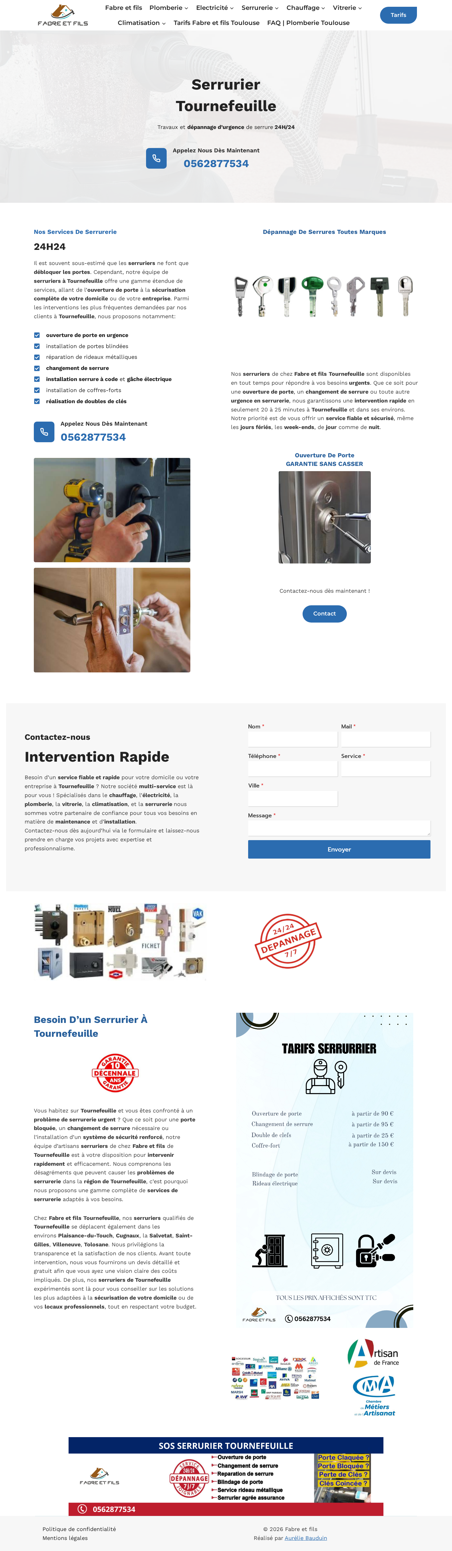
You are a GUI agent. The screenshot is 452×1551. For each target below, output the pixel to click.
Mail (348, 726)
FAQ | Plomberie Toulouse (308, 22)
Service (353, 756)
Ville (256, 785)
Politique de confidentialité (79, 1529)
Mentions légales (65, 1538)
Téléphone (264, 756)
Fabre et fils (123, 7)
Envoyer (339, 849)
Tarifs (398, 15)
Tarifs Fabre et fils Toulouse (217, 22)
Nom (256, 726)
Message (262, 815)
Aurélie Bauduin (306, 1538)
